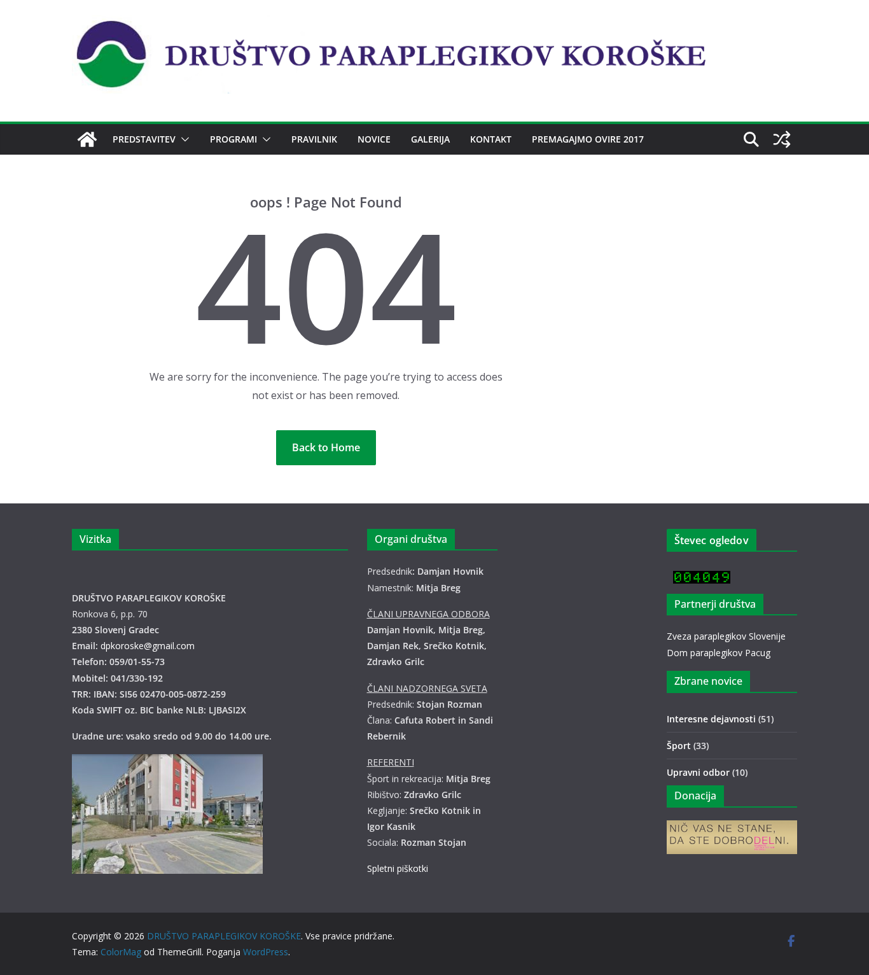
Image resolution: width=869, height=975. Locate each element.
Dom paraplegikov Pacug (718, 653)
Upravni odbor (698, 772)
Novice (374, 139)
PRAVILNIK (314, 139)
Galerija (430, 139)
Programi (233, 139)
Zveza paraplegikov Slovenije (726, 636)
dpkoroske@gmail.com (148, 646)
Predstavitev (144, 139)
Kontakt (490, 139)
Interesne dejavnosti (711, 719)
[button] (183, 139)
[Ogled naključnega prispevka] (782, 139)
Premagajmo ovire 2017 (588, 139)
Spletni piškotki (397, 868)
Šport (679, 746)
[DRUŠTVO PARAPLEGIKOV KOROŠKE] (87, 139)
